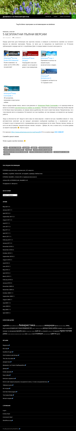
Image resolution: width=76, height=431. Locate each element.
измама (59, 328)
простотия (66, 330)
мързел (45, 331)
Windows (6, 31)
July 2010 (5, 263)
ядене (58, 334)
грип (41, 328)
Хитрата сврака (7, 398)
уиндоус (6, 154)
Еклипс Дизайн (7, 372)
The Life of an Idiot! (8, 358)
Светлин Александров (9, 391)
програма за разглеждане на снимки (41, 152)
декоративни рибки (50, 328)
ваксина (61, 325)
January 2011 (6, 243)
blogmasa (5, 345)
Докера (5, 368)
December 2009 (7, 286)
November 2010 (7, 250)
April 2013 (6, 213)
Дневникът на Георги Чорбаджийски (14, 365)
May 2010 (5, 269)
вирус (64, 325)
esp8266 (6, 325)
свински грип (18, 333)
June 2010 (6, 266)
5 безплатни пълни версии (25, 34)
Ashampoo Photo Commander (48, 105)
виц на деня (6, 328)
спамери (39, 333)
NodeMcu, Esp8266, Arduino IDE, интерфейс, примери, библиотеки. (23, 173)
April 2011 (6, 233)
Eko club (5, 348)
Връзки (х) (48, 16)
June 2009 (6, 306)
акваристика (6, 362)
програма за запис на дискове (43, 149)
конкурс (69, 328)
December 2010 (7, 246)
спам (33, 334)
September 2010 (8, 256)
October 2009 (7, 293)
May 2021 (5, 206)
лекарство (28, 331)
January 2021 (6, 210)
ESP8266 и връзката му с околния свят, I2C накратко (18, 170)
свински (13, 333)
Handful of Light (7, 352)
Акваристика (27, 325)
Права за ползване (65, 16)
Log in (4, 410)
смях (26, 334)
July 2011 (5, 223)
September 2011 (8, 216)
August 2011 (6, 220)
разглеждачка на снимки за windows (28, 108)
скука (23, 333)
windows (34, 147)
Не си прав (6, 388)
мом (42, 331)
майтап (38, 331)
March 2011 (6, 236)
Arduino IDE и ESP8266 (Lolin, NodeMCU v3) (15, 180)
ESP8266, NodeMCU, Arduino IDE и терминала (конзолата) (20, 177)
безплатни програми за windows (14, 149)
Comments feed (7, 417)
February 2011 (7, 240)
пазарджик (56, 331)
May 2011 (5, 230)
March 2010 (6, 276)
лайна (24, 331)
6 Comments (17, 37)
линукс (33, 331)
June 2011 (6, 226)
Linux (17, 325)
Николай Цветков (39, 325)
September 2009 (8, 296)
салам (9, 333)
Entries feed (6, 413)
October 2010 (7, 253)
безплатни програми (45, 147)
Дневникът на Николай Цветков (16, 17)
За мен (55, 16)
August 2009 (6, 299)
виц (67, 325)
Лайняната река (7, 385)
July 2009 (5, 303)
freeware (26, 147)
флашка (48, 333)
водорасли (27, 328)
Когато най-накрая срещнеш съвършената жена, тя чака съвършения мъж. (25, 381)
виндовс (28, 149)
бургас (56, 325)
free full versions (15, 147)
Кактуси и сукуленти (8, 378)
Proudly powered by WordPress (11, 428)
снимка (29, 333)
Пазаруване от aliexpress (10, 183)
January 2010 (6, 283)
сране (44, 333)
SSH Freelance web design (10, 355)
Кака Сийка (6, 375)
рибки (5, 334)
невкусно (50, 331)
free (5, 147)
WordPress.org (7, 420)
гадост (33, 328)
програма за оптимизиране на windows (16, 152)
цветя (53, 333)
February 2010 (7, 279)
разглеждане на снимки (61, 152)
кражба (19, 331)
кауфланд (64, 328)
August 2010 (6, 259)
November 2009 (7, 289)
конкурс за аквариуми (9, 331)
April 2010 (6, 273)
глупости (37, 328)
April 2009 (6, 313)
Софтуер (12, 31)
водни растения (16, 328)
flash (10, 325)
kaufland (14, 325)
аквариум (49, 325)
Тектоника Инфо (8, 395)
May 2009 (5, 309)
